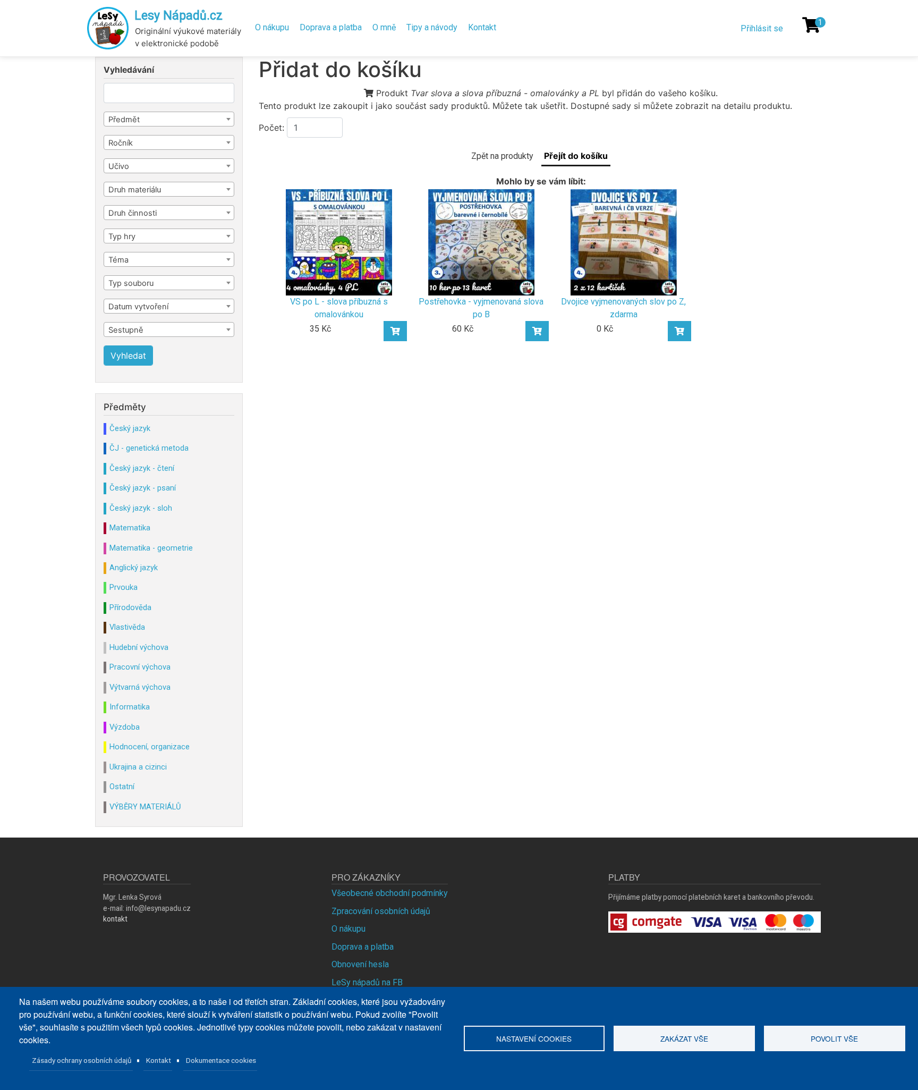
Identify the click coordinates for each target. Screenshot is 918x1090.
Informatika (129, 707)
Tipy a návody (431, 27)
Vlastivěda (127, 627)
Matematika (129, 528)
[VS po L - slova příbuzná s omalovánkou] (339, 241)
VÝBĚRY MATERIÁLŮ (145, 807)
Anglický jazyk (133, 567)
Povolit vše (834, 1038)
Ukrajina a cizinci (138, 767)
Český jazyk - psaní (142, 488)
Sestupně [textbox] (125, 330)
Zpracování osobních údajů (381, 911)
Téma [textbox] (118, 260)
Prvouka (123, 587)
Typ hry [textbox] (121, 236)
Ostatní (121, 786)
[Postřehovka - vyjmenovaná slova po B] (481, 241)
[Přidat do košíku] (395, 331)
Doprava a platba (331, 27)
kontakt (115, 919)
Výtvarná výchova (140, 687)
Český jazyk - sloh (140, 508)
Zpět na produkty (502, 156)
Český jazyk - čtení (141, 468)
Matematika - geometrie (151, 548)
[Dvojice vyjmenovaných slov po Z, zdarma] (624, 241)
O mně (384, 27)
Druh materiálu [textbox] (134, 190)
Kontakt (482, 27)
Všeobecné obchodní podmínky (390, 893)
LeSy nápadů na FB (367, 982)
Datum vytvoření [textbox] (138, 306)
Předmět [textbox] (124, 119)
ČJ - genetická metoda (149, 448)
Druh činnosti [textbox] (132, 213)
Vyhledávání (129, 70)
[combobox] (169, 119)
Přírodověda (130, 607)
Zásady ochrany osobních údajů (82, 1060)
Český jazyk (129, 428)
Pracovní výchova (140, 667)
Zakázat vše (684, 1038)
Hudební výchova (138, 647)
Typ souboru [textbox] (131, 283)
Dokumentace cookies (221, 1060)
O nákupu (272, 27)
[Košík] (811, 25)
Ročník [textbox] (120, 143)
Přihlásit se (762, 28)
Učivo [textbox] (118, 166)
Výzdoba (124, 727)
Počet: (271, 127)
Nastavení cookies (534, 1038)
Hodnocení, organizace (149, 746)
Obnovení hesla (360, 964)
